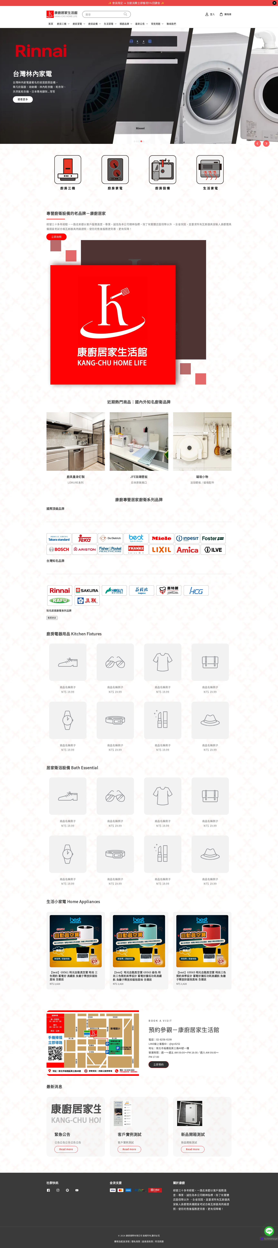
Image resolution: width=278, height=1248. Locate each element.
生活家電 (108, 23)
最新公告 (140, 23)
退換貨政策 (147, 1241)
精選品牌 (124, 23)
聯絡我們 (171, 23)
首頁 (50, 23)
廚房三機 (61, 23)
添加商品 (139, 712)
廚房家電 (77, 23)
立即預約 (158, 1064)
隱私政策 (135, 1241)
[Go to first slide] (266, 143)
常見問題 (155, 23)
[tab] (134, 141)
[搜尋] (125, 14)
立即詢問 (56, 236)
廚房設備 (93, 23)
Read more (66, 1149)
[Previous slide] (257, 143)
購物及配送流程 (122, 1241)
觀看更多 (23, 99)
